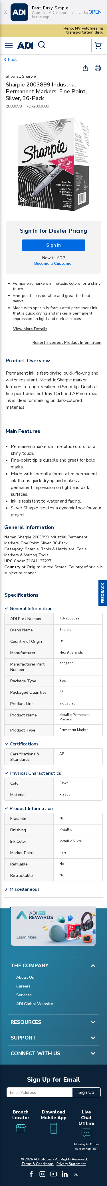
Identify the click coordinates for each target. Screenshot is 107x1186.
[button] (102, 593)
